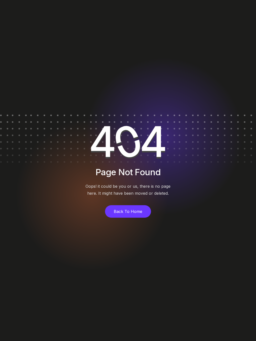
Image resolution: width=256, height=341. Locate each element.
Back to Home (128, 211)
